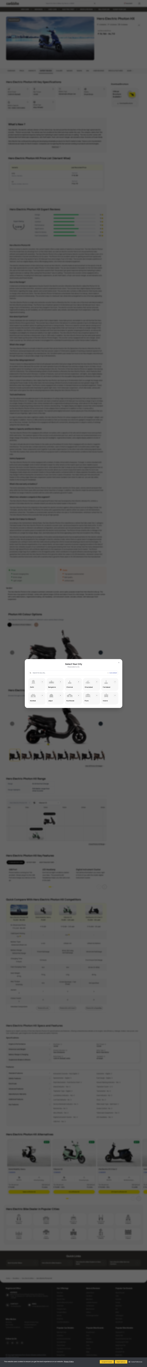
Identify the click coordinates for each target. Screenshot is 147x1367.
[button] (135, 1362)
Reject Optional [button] (121, 1362)
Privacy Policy (69, 1361)
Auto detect (113, 673)
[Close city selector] (119, 662)
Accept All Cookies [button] (107, 1362)
